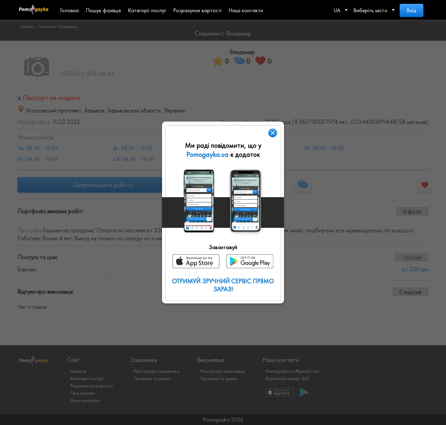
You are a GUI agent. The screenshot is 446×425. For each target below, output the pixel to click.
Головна (69, 10)
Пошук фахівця (103, 10)
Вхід (411, 10)
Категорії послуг (147, 10)
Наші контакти (246, 10)
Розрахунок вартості (197, 10)
